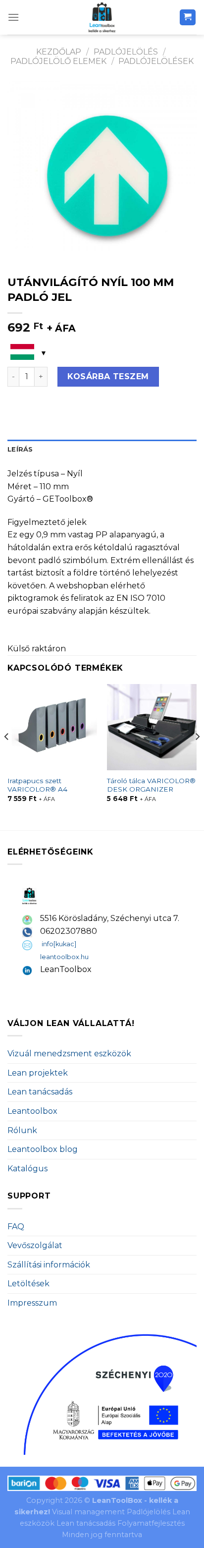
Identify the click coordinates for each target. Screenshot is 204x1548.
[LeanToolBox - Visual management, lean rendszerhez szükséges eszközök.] (102, 17)
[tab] (102, 449)
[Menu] (13, 17)
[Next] (197, 756)
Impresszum (32, 1303)
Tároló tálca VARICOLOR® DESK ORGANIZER (151, 785)
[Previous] (7, 756)
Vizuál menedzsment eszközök (69, 1053)
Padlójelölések (156, 61)
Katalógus (27, 1168)
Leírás (20, 449)
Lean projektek (37, 1073)
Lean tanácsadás (39, 1091)
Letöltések (28, 1283)
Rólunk (22, 1130)
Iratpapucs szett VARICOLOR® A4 (37, 785)
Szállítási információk (48, 1264)
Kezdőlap (58, 52)
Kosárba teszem (108, 376)
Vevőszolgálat (34, 1245)
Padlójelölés (126, 52)
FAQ (15, 1226)
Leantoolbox (32, 1111)
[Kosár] (188, 17)
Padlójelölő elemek (58, 61)
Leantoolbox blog (42, 1149)
